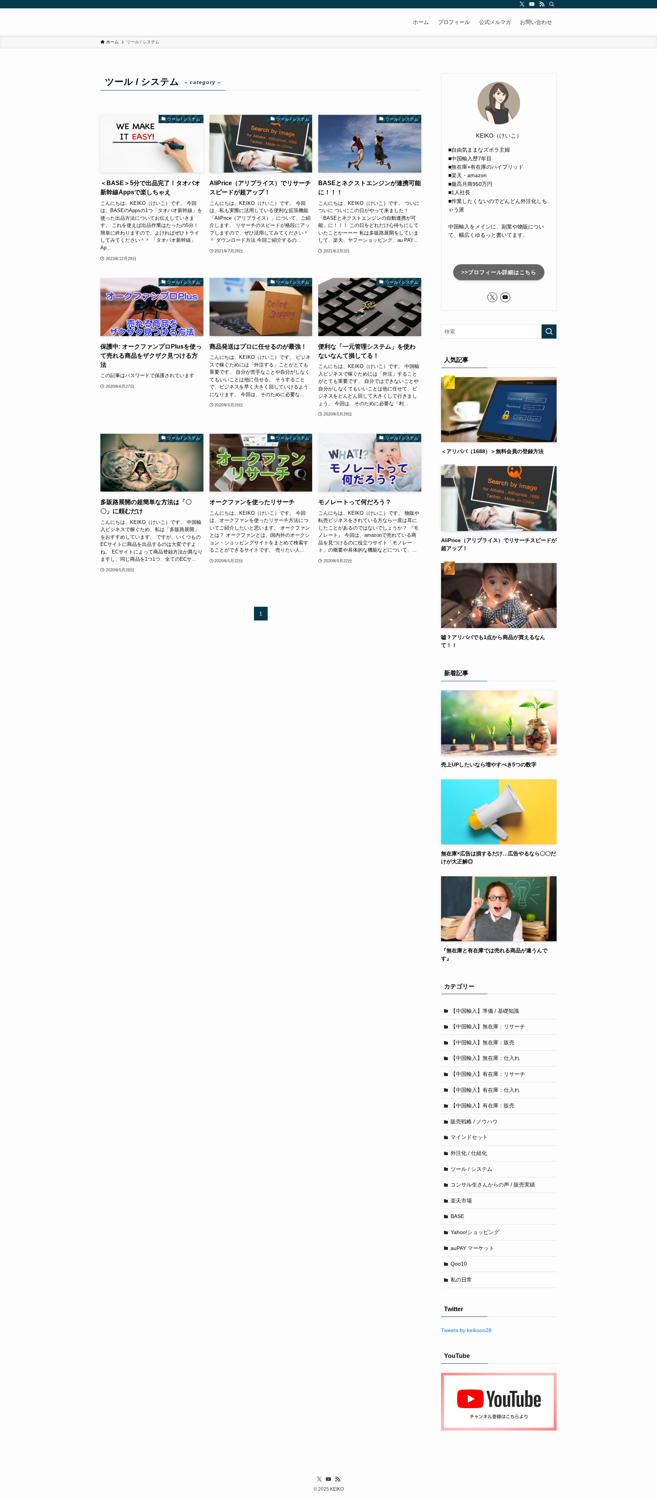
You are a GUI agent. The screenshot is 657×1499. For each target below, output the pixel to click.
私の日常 (461, 1280)
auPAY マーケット (472, 1248)
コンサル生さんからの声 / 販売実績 (493, 1185)
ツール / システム (471, 1169)
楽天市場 (461, 1201)
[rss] (542, 4)
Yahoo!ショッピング (475, 1232)
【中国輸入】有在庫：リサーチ (488, 1074)
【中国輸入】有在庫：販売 (482, 1105)
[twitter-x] (522, 4)
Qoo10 (459, 1264)
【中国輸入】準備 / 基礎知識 (485, 1011)
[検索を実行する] (549, 331)
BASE (457, 1216)
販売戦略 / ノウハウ (474, 1121)
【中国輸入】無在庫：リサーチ (488, 1026)
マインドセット (469, 1137)
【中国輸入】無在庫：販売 (482, 1042)
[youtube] (532, 4)
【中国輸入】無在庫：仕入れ (485, 1058)
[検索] (552, 4)
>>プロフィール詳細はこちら (498, 272)
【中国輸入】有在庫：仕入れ (485, 1090)
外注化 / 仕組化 (469, 1153)
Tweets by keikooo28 (466, 1330)
